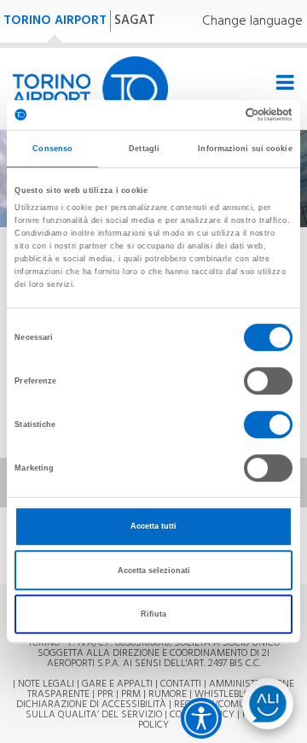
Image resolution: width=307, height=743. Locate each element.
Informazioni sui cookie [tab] (245, 148)
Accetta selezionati (154, 570)
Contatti (180, 684)
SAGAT (134, 20)
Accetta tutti (153, 526)
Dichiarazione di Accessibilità (91, 704)
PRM (131, 694)
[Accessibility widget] (201, 718)
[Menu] (282, 83)
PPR (105, 694)
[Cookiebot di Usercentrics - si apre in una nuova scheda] (220, 115)
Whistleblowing (234, 694)
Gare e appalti (117, 684)
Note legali (46, 684)
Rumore (167, 694)
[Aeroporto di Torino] (90, 89)
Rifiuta (153, 614)
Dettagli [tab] (144, 148)
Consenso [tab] (52, 148)
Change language (252, 22)
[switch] (268, 381)
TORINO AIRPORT (55, 20)
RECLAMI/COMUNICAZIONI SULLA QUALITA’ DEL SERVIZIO (159, 709)
